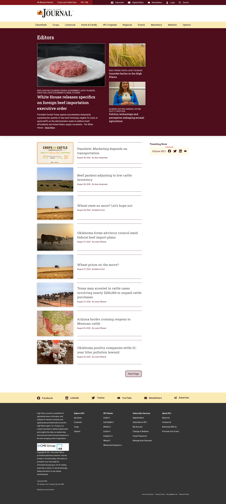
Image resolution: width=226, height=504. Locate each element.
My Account (138, 427)
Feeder (64, 91)
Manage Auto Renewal (142, 441)
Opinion (187, 24)
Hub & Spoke (49, 490)
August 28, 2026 (84, 158)
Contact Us (166, 422)
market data (57, 452)
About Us (166, 418)
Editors (121, 109)
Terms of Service (148, 494)
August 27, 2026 (84, 242)
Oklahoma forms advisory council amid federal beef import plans (107, 235)
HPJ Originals (110, 24)
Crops (56, 24)
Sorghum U (108, 436)
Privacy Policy (160, 494)
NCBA (68, 93)
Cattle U (106, 418)
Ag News (113, 109)
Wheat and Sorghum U (112, 445)
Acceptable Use (172, 494)
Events (141, 24)
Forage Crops (120, 70)
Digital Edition (138, 418)
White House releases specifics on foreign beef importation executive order (66, 102)
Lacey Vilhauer (87, 91)
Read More (50, 127)
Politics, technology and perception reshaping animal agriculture (126, 118)
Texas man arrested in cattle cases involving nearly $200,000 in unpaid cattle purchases (109, 292)
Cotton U (107, 431)
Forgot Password (140, 436)
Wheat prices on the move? (98, 265)
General (130, 109)
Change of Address (141, 431)
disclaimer (44, 474)
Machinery (156, 24)
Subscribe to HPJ (140, 422)
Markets (172, 24)
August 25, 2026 (84, 328)
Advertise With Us (169, 427)
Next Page (133, 373)
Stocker (76, 93)
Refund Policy (184, 494)
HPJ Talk (84, 2)
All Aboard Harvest (45, 2)
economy (55, 91)
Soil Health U (108, 422)
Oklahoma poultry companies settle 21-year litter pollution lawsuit (107, 350)
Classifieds (41, 24)
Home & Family (89, 24)
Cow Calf (46, 91)
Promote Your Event (170, 431)
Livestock (70, 24)
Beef (39, 91)
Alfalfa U (107, 427)
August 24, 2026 (84, 357)
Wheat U (106, 441)
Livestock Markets (56, 93)
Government (74, 91)
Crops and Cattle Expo (67, 2)
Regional (127, 24)
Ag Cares (78, 418)
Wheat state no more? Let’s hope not (105, 206)
